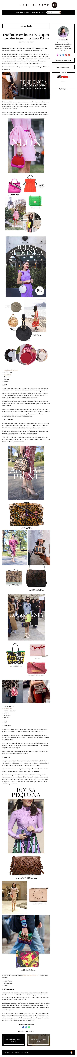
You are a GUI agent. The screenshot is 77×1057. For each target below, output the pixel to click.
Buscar (60, 12)
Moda (32, 42)
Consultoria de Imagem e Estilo (32, 12)
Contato (43, 12)
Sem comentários (22, 1024)
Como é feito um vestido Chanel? (13, 1040)
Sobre (21, 12)
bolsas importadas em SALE (30, 975)
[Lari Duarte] (38, 5)
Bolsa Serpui (7, 374)
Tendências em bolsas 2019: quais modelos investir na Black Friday (26, 36)
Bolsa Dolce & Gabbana (11, 370)
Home (17, 12)
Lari (28, 42)
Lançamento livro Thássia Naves (38, 1040)
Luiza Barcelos (8, 708)
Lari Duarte (63, 40)
